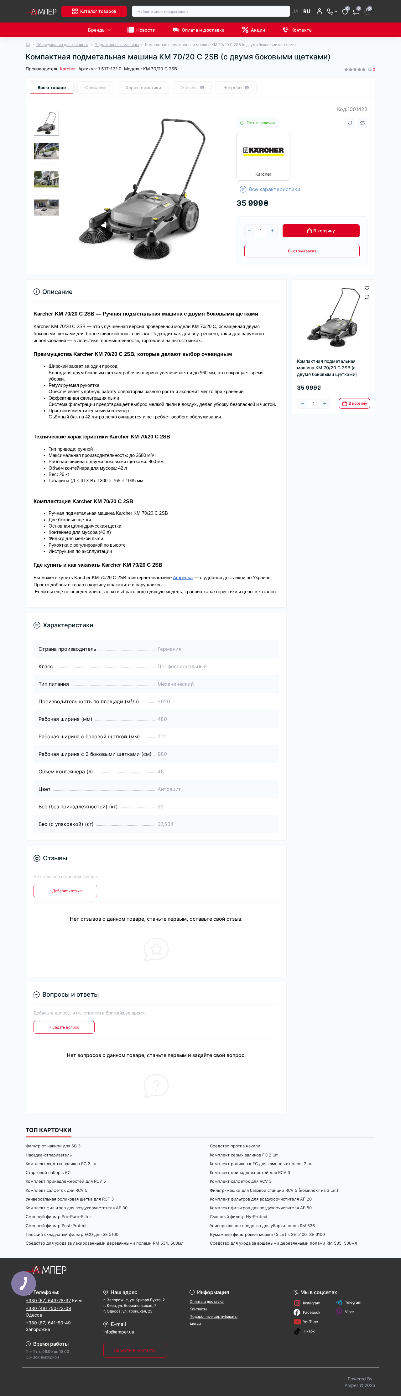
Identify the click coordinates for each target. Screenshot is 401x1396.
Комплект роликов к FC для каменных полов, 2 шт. (262, 1163)
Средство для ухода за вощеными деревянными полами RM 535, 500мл (283, 1243)
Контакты (302, 30)
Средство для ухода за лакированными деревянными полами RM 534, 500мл (105, 1243)
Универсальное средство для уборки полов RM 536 (262, 1225)
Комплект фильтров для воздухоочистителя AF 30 (77, 1207)
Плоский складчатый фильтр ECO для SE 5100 (72, 1234)
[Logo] (41, 11)
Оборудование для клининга (62, 44)
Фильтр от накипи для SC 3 (53, 1145)
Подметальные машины (117, 44)
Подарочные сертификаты (213, 1316)
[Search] (284, 11)
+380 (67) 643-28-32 (48, 1300)
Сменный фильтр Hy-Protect (239, 1216)
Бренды (97, 30)
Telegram (353, 1302)
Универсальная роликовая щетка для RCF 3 (70, 1198)
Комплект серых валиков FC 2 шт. (244, 1154)
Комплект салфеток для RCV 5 (56, 1190)
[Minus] (250, 231)
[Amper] (111, 1270)
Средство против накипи (235, 1145)
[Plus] (272, 231)
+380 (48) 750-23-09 (48, 1308)
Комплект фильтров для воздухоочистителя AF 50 (261, 1207)
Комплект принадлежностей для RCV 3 (250, 1172)
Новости (145, 30)
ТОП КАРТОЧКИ (48, 1130)
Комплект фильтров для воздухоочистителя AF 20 (261, 1198)
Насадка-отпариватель (49, 1154)
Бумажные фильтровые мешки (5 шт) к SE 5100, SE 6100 (267, 1234)
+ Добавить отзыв (65, 890)
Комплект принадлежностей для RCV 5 (66, 1181)
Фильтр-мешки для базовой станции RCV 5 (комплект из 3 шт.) (274, 1190)
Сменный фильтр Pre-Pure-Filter (58, 1216)
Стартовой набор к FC (48, 1172)
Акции (258, 30)
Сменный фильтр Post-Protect (56, 1225)
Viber (349, 1311)
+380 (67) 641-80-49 (48, 1322)
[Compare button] (362, 123)
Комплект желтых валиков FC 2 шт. (62, 1163)
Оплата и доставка (203, 30)
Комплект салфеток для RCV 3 (241, 1181)
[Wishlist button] (350, 123)
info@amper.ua (118, 1331)
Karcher (68, 68)
